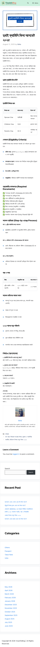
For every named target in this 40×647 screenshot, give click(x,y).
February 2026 (10, 598)
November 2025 (11, 608)
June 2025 (9, 626)
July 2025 (8, 622)
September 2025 (11, 615)
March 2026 (9, 594)
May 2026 (8, 587)
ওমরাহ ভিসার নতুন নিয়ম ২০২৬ (13, 515)
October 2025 (10, 612)
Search (7, 468)
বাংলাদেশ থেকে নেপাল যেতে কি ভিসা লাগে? (16, 502)
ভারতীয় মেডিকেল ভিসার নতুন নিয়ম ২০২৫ (16, 440)
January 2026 (10, 601)
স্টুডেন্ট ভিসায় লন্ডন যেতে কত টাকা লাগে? (15, 505)
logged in (16, 454)
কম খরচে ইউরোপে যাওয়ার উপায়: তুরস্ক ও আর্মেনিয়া (18, 437)
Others (7, 547)
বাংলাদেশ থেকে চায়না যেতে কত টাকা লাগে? (16, 519)
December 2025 (11, 605)
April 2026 (8, 590)
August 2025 (9, 619)
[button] (28, 3)
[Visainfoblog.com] (8, 3)
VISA (7, 434)
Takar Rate (9, 555)
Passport (8, 551)
